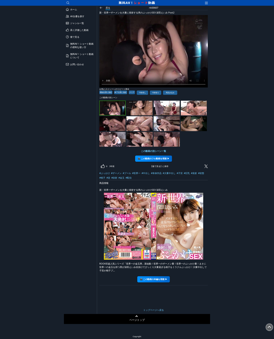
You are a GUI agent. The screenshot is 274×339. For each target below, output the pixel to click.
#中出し (146, 173)
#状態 (201, 173)
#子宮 (180, 173)
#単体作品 (156, 173)
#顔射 (114, 177)
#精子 (102, 177)
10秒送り (155, 92)
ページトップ (137, 320)
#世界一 (136, 173)
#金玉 (121, 177)
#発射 (194, 173)
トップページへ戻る (153, 310)
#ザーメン (116, 173)
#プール (127, 173)
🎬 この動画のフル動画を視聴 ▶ (153, 158)
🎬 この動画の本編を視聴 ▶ (153, 279)
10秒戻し (142, 92)
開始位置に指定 (106, 92)
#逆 (108, 177)
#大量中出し (169, 173)
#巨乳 (187, 173)
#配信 (129, 177)
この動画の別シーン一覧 (153, 151)
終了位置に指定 (121, 92)
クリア (131, 92)
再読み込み (170, 92)
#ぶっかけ (104, 173)
